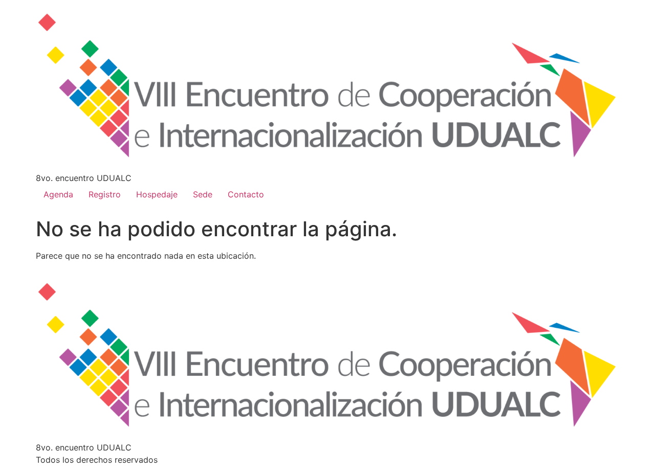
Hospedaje (157, 194)
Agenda (58, 194)
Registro (105, 194)
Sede (202, 194)
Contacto (246, 194)
